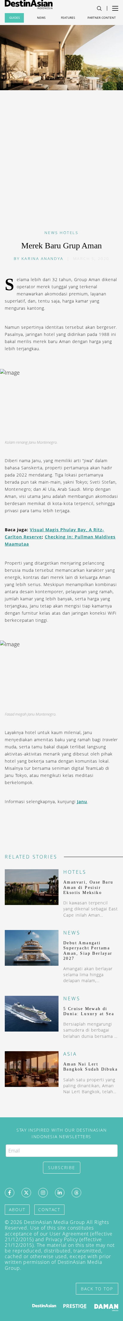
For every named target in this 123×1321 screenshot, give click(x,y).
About (17, 1209)
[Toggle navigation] (99, 8)
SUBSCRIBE (61, 1167)
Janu (82, 801)
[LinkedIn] (59, 1192)
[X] (26, 1192)
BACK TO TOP (97, 1289)
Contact (49, 1209)
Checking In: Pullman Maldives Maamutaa (60, 540)
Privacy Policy (62, 1239)
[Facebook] (9, 1192)
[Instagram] (43, 1192)
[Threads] (76, 1192)
